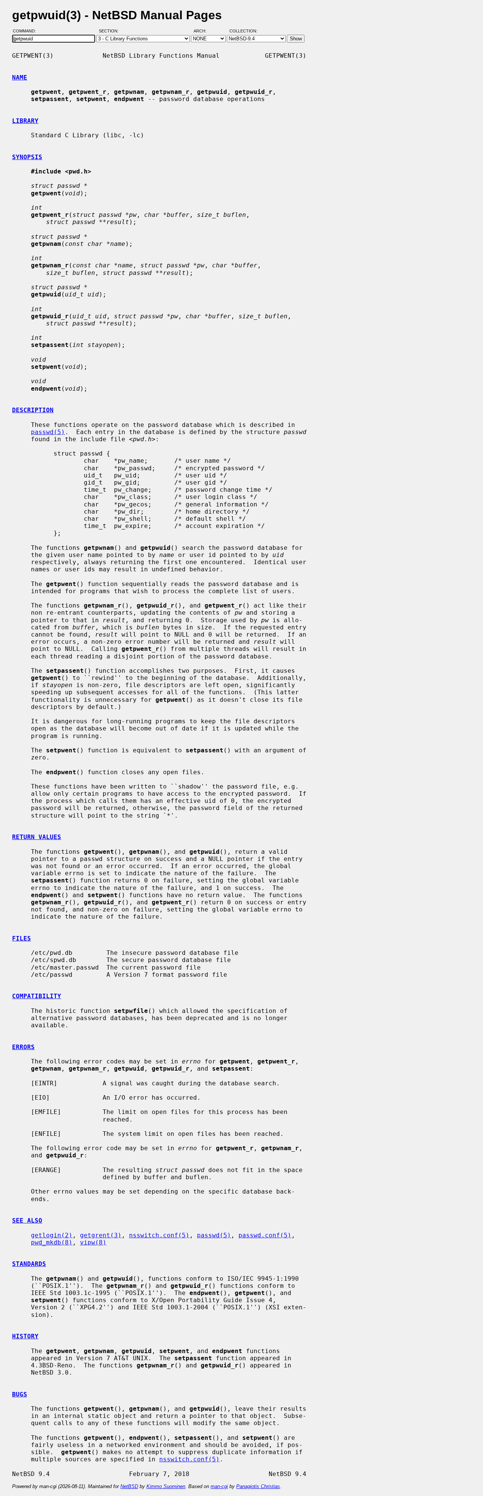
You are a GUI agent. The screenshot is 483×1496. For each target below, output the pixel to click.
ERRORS (23, 1047)
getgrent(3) (101, 1235)
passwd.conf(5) (264, 1235)
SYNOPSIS (27, 157)
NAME (19, 77)
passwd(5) (48, 432)
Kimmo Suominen (165, 1486)
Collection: (243, 31)
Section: (110, 31)
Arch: (203, 31)
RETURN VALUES (36, 837)
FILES (21, 938)
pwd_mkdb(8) (51, 1242)
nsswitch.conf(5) (159, 1235)
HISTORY (25, 1336)
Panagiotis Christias (258, 1486)
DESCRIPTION (33, 410)
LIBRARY (25, 120)
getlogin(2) (51, 1235)
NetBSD (129, 1486)
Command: (26, 31)
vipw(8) (93, 1242)
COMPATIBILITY (36, 996)
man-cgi (219, 1486)
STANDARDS (29, 1263)
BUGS (19, 1394)
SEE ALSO (27, 1220)
